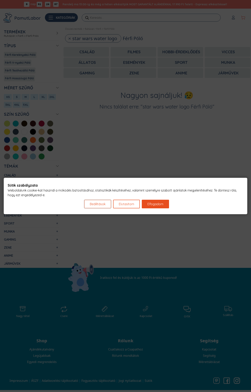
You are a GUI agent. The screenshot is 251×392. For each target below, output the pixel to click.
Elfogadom (155, 204)
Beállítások (97, 204)
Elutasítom (126, 204)
